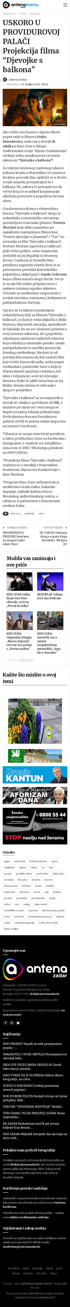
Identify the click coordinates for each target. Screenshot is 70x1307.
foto (51, 867)
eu (43, 867)
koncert (36, 879)
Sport (59, 1268)
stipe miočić (40, 904)
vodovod (19, 916)
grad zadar (42, 873)
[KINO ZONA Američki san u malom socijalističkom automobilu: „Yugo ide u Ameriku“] (50, 620)
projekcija (29, 513)
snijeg (26, 904)
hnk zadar (58, 873)
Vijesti (49, 1268)
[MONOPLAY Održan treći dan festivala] (50, 581)
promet (8, 898)
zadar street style (48, 922)
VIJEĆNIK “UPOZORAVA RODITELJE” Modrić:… (34, 1106)
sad (17, 904)
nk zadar (24, 892)
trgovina (33, 910)
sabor (7, 904)
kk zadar (22, 879)
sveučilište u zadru (14, 910)
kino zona (15, 513)
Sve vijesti (13, 1268)
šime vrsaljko (11, 928)
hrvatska (9, 879)
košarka (26, 886)
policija (57, 892)
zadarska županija (24, 922)
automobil (19, 861)
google (8, 873)
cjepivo (23, 867)
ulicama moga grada (53, 910)
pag (47, 892)
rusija (52, 898)
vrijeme (60, 916)
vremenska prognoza (40, 916)
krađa (38, 886)
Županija (37, 1268)
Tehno (54, 1273)
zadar (41, 513)
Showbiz (41, 1273)
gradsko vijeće (24, 873)
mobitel (50, 886)
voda (7, 916)
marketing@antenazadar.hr (21, 1246)
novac (37, 892)
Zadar (25, 1268)
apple (7, 861)
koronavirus (11, 886)
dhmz (34, 867)
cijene (54, 861)
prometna (22, 898)
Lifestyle (28, 1273)
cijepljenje (9, 867)
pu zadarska (38, 898)
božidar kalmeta (38, 861)
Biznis (16, 1273)
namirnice (9, 892)
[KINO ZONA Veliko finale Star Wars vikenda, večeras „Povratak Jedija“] (19, 581)
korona (49, 879)
